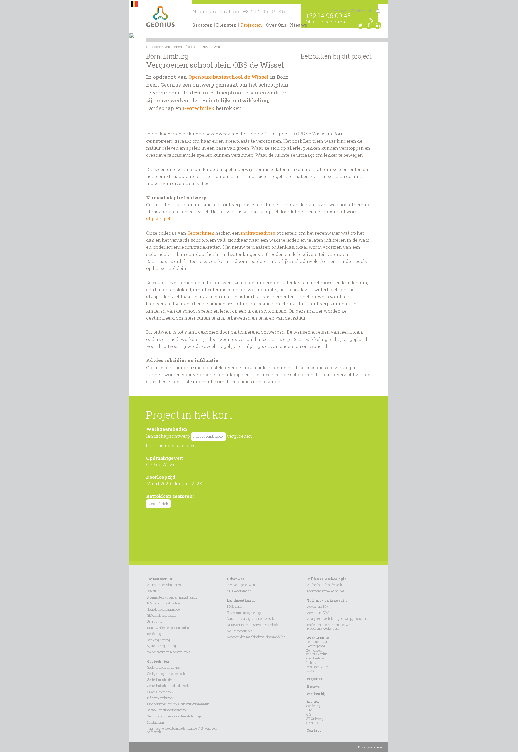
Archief (313, 701)
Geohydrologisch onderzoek (166, 673)
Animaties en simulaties (164, 585)
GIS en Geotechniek (160, 692)
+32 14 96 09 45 (264, 11)
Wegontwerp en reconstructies (168, 652)
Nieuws (298, 25)
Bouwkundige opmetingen (245, 612)
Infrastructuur (159, 579)
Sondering (313, 705)
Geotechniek (199, 108)
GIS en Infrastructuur (162, 615)
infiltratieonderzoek (208, 436)
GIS (308, 714)
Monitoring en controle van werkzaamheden (178, 704)
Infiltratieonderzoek (160, 698)
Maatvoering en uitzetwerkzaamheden (253, 625)
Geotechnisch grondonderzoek (168, 685)
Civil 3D (312, 723)
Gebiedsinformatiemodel (163, 609)
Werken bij (361, 10)
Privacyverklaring (371, 747)
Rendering (154, 633)
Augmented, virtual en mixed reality (172, 597)
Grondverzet (155, 621)
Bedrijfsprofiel (316, 646)
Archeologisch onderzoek (324, 585)
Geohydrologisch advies (163, 667)
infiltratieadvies (258, 233)
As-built (153, 591)
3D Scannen (235, 606)
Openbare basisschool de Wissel (228, 76)
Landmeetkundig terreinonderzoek (250, 618)
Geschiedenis (315, 658)
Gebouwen (236, 579)
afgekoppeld (159, 219)
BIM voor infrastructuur (164, 603)
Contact (339, 10)
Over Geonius (317, 637)
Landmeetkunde (241, 600)
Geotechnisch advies (161, 679)
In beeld (311, 662)
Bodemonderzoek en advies (325, 591)
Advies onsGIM (318, 612)
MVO (310, 671)
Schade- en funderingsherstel (167, 710)
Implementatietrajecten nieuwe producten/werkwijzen (328, 626)
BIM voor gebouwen (241, 585)
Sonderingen (155, 722)
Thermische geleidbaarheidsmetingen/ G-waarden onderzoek (182, 730)
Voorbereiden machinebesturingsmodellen (256, 637)
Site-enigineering (158, 640)
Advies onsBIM (317, 606)
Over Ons (276, 25)
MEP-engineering (239, 591)
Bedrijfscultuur (317, 642)
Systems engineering (161, 646)
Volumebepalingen (240, 631)
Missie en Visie (317, 667)
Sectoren (202, 25)
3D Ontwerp (314, 718)
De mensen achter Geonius (317, 652)
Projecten (251, 25)
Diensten (226, 25)
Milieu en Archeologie (326, 579)
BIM (309, 710)
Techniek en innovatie (327, 600)
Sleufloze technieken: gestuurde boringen (175, 716)
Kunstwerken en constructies (168, 627)
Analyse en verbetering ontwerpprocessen (336, 618)
